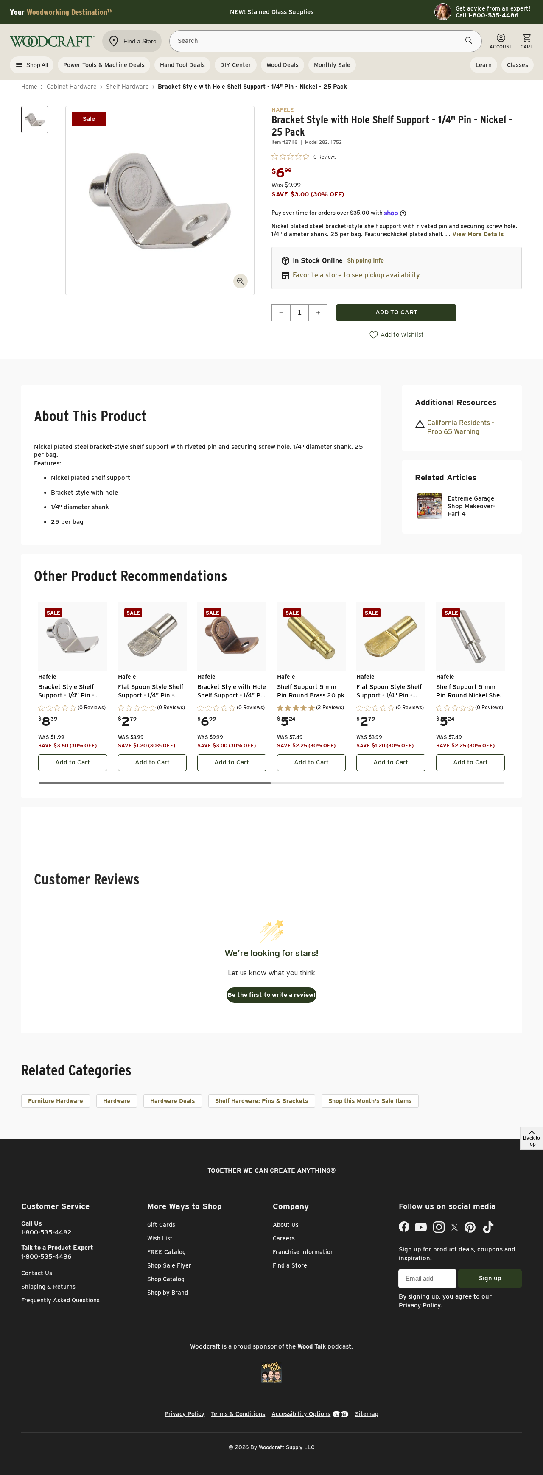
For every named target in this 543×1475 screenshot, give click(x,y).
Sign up (490, 1278)
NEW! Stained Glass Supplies (271, 12)
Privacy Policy (420, 1305)
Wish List (160, 1238)
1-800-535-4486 (46, 1256)
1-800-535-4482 (46, 1232)
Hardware (116, 1100)
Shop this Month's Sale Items (370, 1100)
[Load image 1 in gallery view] (34, 119)
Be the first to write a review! (271, 995)
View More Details (478, 234)
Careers (284, 1238)
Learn (484, 65)
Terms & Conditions (238, 1414)
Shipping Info (365, 260)
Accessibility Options (301, 1414)
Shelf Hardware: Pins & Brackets (261, 1100)
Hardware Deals (172, 1100)
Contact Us (36, 1273)
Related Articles (445, 477)
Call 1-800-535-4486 (487, 15)
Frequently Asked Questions (60, 1300)
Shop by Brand (167, 1292)
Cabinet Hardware (72, 86)
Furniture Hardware (55, 1100)
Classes (517, 65)
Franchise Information (303, 1251)
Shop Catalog (166, 1279)
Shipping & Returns (48, 1286)
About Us (286, 1224)
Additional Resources (455, 402)
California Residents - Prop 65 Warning (460, 427)
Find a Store (290, 1265)
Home (29, 86)
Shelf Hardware (127, 86)
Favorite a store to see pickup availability (356, 275)
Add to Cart (72, 762)
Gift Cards (161, 1224)
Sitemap (366, 1414)
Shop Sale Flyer (169, 1265)
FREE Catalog (166, 1251)
